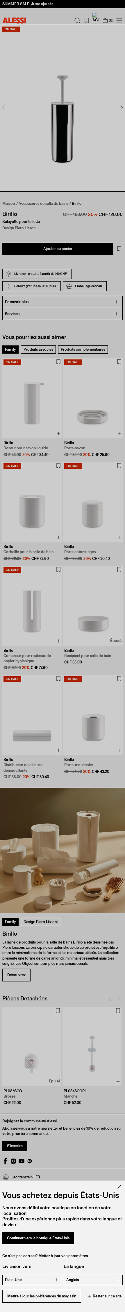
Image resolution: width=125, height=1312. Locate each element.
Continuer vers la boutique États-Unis (38, 1238)
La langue (74, 1266)
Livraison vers (16, 1266)
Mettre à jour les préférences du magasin (41, 1296)
